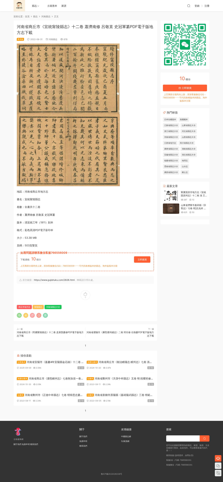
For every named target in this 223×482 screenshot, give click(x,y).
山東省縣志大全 (189, 125)
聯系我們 (34, 444)
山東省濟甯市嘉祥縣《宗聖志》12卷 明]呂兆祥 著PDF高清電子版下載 (193, 208)
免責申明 (26, 444)
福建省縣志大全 (171, 160)
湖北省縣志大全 (189, 154)
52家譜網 (125, 441)
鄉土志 (185, 172)
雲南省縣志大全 (171, 166)
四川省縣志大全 (187, 143)
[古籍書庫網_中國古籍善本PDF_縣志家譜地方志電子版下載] (19, 5)
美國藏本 (184, 119)
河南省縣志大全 (53, 307)
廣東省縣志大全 (171, 149)
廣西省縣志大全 (171, 172)
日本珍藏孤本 (170, 119)
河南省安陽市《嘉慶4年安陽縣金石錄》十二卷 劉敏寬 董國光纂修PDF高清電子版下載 (50, 362)
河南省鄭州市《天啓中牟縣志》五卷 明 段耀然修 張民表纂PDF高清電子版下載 (119, 379)
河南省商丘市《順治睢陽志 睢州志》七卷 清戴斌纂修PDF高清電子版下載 (119, 362)
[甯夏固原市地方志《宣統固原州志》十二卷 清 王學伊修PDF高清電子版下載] (171, 196)
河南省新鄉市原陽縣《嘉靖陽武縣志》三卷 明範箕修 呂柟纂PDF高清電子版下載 (120, 395)
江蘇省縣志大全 (171, 125)
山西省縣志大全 (189, 137)
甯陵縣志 (38, 307)
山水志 (185, 166)
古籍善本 (52, 5)
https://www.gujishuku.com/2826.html (54, 280)
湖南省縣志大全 (189, 149)
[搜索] (188, 5)
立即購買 (142, 259)
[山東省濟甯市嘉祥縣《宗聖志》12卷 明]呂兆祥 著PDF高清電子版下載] (171, 208)
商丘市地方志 (24, 307)
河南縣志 (53, 39)
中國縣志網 (126, 436)
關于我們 (17, 444)
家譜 (63, 5)
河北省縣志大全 (189, 131)
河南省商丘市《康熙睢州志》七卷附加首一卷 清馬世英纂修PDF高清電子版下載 (49, 379)
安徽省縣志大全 (171, 154)
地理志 (185, 160)
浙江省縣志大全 (171, 131)
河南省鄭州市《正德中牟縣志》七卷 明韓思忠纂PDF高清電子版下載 (48, 395)
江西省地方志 (170, 143)
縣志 (34, 5)
